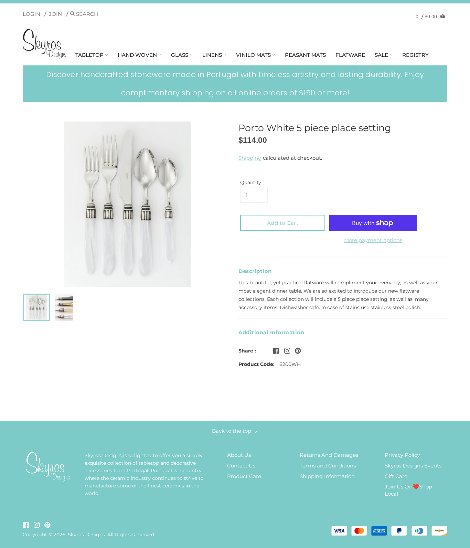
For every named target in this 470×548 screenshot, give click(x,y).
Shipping (249, 158)
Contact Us (241, 465)
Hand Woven (138, 55)
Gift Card (396, 476)
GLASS (180, 55)
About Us (239, 455)
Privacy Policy (402, 455)
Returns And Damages (329, 455)
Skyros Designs (86, 534)
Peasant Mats (305, 55)
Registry (415, 55)
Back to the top (233, 431)
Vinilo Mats (254, 55)
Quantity (250, 182)
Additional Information (271, 332)
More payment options (373, 240)
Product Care (244, 476)
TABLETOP (90, 55)
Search (86, 14)
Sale (382, 55)
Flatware (350, 55)
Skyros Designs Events (413, 465)
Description (255, 271)
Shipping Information (327, 476)
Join (55, 14)
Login (31, 14)
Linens (212, 55)
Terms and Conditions (328, 465)
